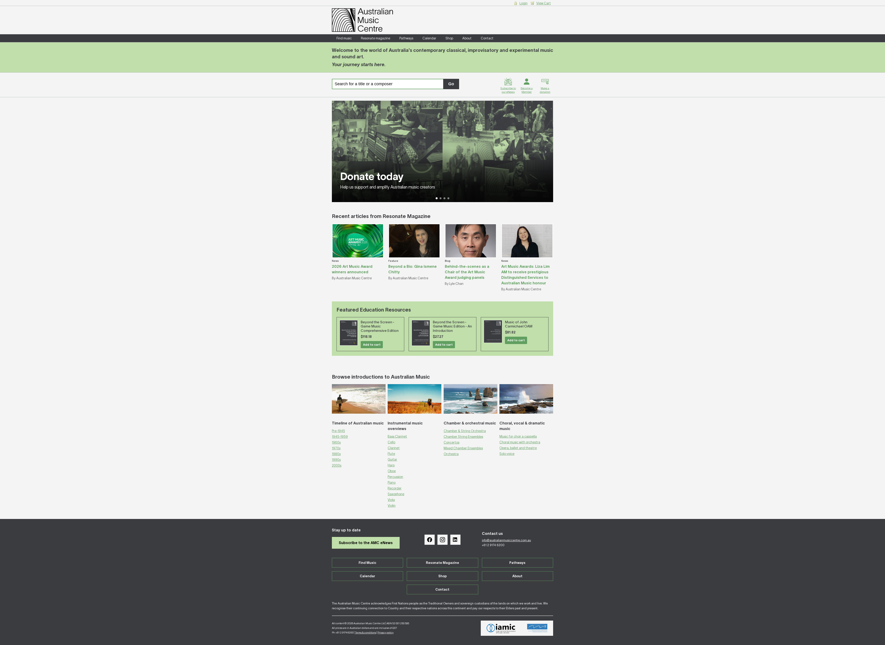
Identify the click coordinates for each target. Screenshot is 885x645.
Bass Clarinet (397, 436)
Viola (391, 500)
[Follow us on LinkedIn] (455, 540)
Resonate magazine (375, 38)
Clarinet (394, 448)
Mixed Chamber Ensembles (463, 448)
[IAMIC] (501, 628)
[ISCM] (537, 628)
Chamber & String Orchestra (465, 431)
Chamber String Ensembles (463, 437)
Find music (344, 38)
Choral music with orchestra (519, 442)
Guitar (392, 459)
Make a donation (545, 90)
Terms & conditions (365, 632)
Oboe (392, 471)
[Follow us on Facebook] (430, 540)
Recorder (394, 488)
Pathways (406, 38)
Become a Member (527, 90)
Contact (487, 38)
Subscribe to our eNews (508, 90)
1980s (336, 454)
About (467, 38)
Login (523, 3)
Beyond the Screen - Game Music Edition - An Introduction (452, 326)
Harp (391, 465)
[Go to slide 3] (444, 198)
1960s (336, 442)
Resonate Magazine (442, 563)
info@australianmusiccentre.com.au (506, 540)
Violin (391, 505)
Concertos (451, 442)
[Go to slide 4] (448, 198)
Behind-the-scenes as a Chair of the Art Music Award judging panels (467, 272)
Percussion (395, 477)
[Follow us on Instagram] (442, 540)
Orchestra (451, 454)
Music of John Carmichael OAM (518, 324)
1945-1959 (340, 437)
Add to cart (372, 344)
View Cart (543, 3)
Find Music (367, 563)
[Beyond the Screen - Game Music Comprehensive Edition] (348, 333)
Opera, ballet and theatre (518, 448)
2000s (336, 465)
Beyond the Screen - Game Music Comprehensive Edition (379, 326)
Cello (391, 442)
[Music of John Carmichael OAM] (493, 331)
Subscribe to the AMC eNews (366, 543)
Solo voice (506, 454)
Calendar (429, 38)
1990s (336, 460)
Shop (449, 38)
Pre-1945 (338, 431)
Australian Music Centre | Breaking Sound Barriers (362, 20)
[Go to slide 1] (437, 198)
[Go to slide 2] (441, 198)
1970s (336, 448)
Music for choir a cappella (518, 436)
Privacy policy (386, 632)
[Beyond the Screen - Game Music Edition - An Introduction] (421, 333)
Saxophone (396, 494)
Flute (391, 454)
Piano (391, 482)
